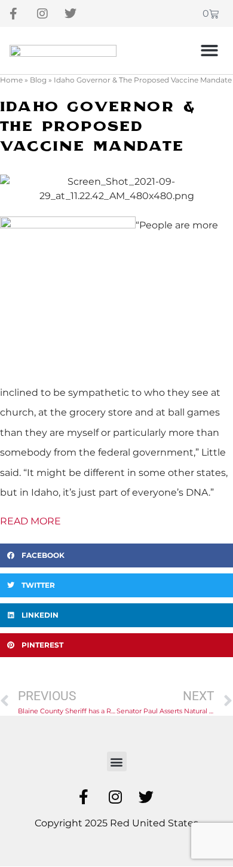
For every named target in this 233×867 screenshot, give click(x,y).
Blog (38, 79)
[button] (210, 50)
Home (11, 79)
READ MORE (30, 521)
